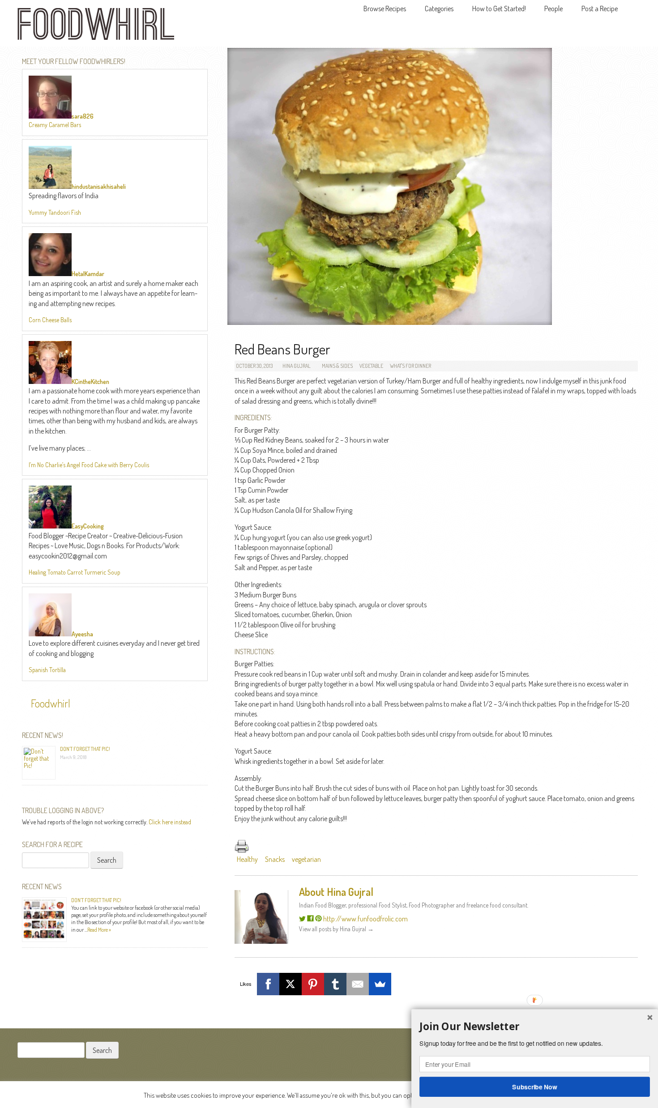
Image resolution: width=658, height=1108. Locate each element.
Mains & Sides (337, 365)
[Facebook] (268, 984)
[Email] (357, 984)
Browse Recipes (384, 8)
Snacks (275, 859)
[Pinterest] (313, 984)
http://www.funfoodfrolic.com (365, 918)
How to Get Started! (499, 8)
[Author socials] (302, 918)
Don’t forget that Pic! (85, 749)
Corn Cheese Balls (50, 320)
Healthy (247, 859)
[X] (290, 984)
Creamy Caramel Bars (55, 124)
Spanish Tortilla (47, 669)
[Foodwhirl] (96, 27)
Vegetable (371, 365)
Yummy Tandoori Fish (55, 212)
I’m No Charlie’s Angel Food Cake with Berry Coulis (89, 465)
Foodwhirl (50, 703)
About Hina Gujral (336, 892)
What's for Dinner (410, 365)
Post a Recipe (599, 8)
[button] (534, 1026)
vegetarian (306, 859)
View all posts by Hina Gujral (336, 929)
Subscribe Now (535, 1086)
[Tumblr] (335, 984)
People (553, 8)
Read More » (99, 929)
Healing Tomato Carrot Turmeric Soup (74, 572)
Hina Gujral (296, 365)
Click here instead (170, 822)
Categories (439, 8)
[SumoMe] (380, 984)
